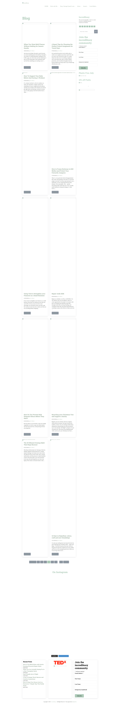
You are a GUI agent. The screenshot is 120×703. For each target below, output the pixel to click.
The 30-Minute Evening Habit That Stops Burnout (34, 444)
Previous (33, 562)
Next (66, 562)
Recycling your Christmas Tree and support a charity (63, 415)
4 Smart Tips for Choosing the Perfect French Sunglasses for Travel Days (62, 46)
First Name (81, 52)
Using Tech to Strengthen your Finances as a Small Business (34, 295)
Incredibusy (53, 701)
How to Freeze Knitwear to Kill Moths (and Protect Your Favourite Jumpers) (62, 171)
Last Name (81, 57)
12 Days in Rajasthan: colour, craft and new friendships (62, 537)
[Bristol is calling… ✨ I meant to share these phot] (90, 614)
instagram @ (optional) (83, 62)
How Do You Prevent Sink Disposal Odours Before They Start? (34, 416)
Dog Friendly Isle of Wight (30, 674)
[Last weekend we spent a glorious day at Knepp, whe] (9, 610)
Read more (28, 67)
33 (62, 562)
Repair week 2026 (58, 294)
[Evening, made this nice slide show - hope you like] (110, 600)
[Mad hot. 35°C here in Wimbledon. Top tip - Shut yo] (30, 588)
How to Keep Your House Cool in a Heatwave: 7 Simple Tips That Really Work (33, 683)
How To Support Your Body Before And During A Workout (34, 77)
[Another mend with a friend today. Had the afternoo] (70, 587)
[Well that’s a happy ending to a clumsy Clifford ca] (50, 590)
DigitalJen (75, 701)
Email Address (82, 47)
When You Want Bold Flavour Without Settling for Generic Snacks (34, 46)
